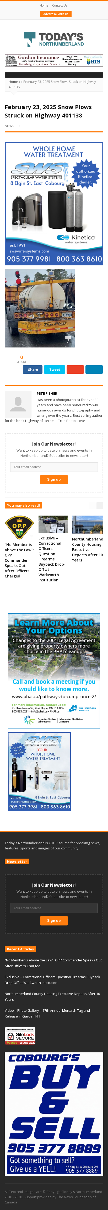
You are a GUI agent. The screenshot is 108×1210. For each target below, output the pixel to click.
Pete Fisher (47, 393)
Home (44, 5)
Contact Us (59, 5)
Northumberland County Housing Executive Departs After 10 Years (87, 550)
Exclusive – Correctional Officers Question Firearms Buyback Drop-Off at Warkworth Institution (52, 559)
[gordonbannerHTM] (54, 60)
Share (33, 369)
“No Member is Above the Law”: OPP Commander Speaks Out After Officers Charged (19, 560)
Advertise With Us (56, 14)
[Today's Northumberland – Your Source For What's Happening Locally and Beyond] (54, 40)
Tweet (54, 369)
